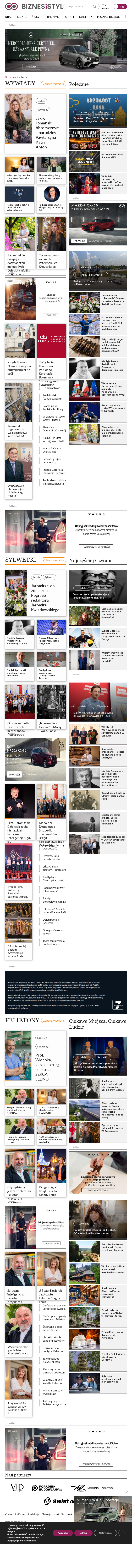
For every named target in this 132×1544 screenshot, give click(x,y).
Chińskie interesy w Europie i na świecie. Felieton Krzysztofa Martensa (54, 1307)
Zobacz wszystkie (53, 83)
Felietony (42, 1046)
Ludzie (41, 100)
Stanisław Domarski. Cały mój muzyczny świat (54, 429)
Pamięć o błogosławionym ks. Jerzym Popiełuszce (54, 900)
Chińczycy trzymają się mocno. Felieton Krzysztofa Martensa (54, 1318)
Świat (36, 17)
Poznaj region (108, 17)
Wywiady (43, 109)
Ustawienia (105, 1533)
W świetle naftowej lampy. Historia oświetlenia (54, 418)
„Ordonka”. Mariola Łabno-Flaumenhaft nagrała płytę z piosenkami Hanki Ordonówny (54, 910)
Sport (69, 17)
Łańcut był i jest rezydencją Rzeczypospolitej (53, 461)
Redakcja (33, 1514)
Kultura (85, 17)
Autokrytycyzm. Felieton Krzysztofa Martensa (54, 1403)
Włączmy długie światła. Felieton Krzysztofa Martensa (52, 1381)
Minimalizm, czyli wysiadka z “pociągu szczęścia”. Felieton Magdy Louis (54, 1392)
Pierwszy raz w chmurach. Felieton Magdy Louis (54, 1371)
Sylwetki (49, 577)
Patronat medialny (72, 1514)
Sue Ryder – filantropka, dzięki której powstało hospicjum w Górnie (54, 879)
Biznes (22, 17)
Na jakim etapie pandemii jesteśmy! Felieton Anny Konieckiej (54, 1339)
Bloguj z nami (50, 1514)
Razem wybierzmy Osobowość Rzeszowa (53, 847)
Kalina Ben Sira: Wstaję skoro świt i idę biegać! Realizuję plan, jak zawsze (54, 439)
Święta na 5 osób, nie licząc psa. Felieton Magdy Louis (53, 1328)
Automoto (85, 267)
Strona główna (11, 77)
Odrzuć (83, 1533)
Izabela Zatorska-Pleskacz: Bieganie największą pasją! (54, 471)
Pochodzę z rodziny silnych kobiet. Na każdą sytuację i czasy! (54, 482)
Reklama (20, 1514)
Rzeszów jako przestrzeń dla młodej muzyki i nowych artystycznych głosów (52, 857)
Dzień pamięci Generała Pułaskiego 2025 (53, 921)
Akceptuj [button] (63, 1533)
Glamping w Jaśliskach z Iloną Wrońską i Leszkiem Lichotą (53, 407)
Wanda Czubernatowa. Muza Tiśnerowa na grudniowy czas (54, 386)
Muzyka (103, 111)
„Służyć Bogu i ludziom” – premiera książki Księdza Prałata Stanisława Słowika (54, 868)
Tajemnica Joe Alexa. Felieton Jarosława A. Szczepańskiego (52, 1360)
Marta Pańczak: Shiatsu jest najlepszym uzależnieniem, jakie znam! (54, 450)
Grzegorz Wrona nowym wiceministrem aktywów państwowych (53, 932)
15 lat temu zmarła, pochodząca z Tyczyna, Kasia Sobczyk (54, 942)
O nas (8, 1514)
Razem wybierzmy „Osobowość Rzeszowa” (53, 889)
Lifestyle (52, 17)
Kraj (8, 17)
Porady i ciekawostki (91, 274)
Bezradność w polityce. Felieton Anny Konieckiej (53, 1349)
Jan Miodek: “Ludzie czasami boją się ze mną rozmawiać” (52, 397)
